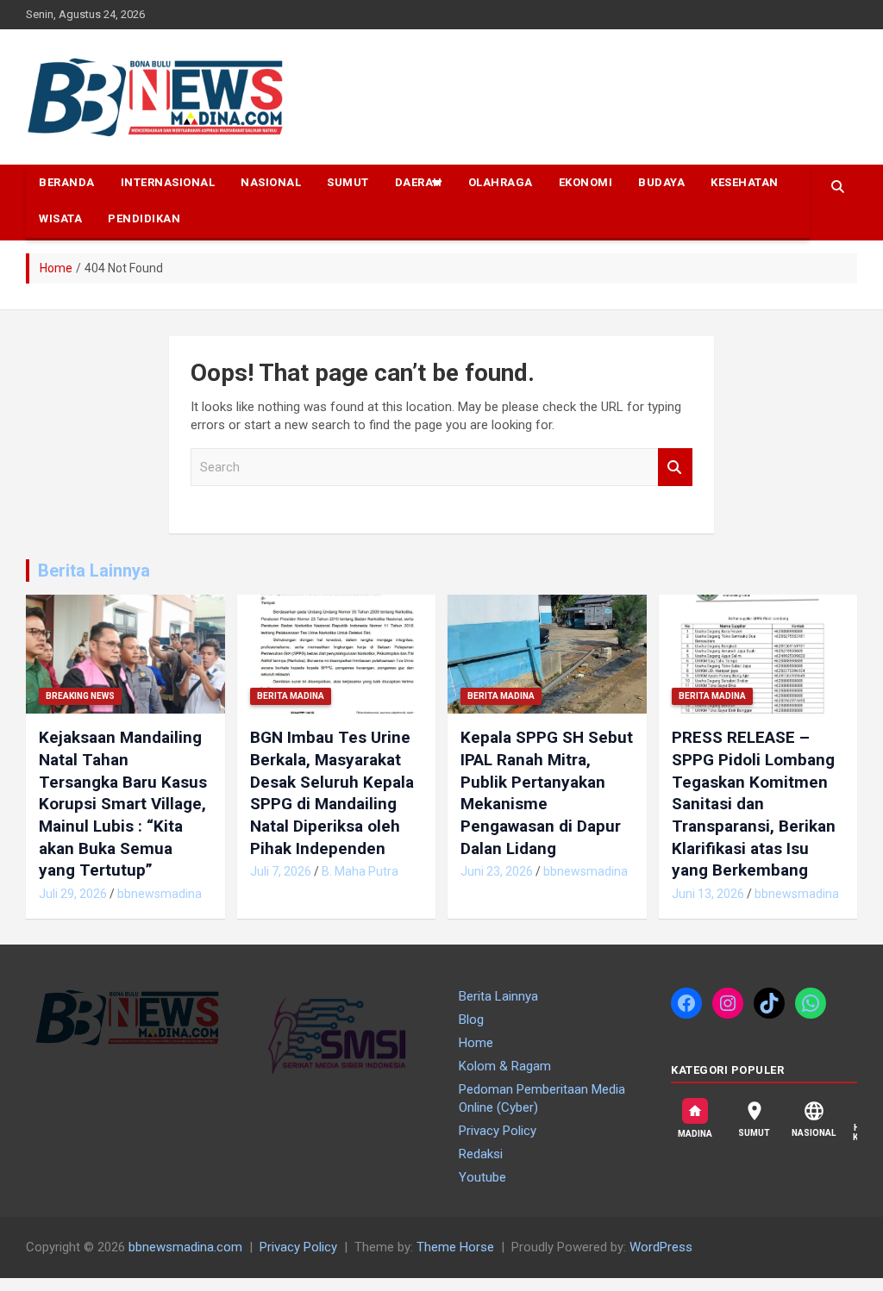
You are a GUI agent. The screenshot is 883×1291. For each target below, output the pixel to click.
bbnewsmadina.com (185, 1247)
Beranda (67, 182)
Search (675, 467)
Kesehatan (745, 182)
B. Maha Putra (360, 871)
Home (476, 1043)
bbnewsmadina (159, 894)
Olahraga (500, 182)
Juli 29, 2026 (73, 894)
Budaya (661, 182)
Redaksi (481, 1154)
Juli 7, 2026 (280, 871)
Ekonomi (586, 182)
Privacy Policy (497, 1130)
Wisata (60, 218)
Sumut (348, 182)
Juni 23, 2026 (496, 871)
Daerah (418, 182)
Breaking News (80, 696)
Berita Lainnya (94, 570)
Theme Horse (455, 1247)
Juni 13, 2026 (708, 894)
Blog (471, 1019)
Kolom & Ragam (505, 1066)
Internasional (168, 182)
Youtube (482, 1177)
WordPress (660, 1247)
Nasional (271, 182)
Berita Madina (290, 696)
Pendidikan (144, 218)
